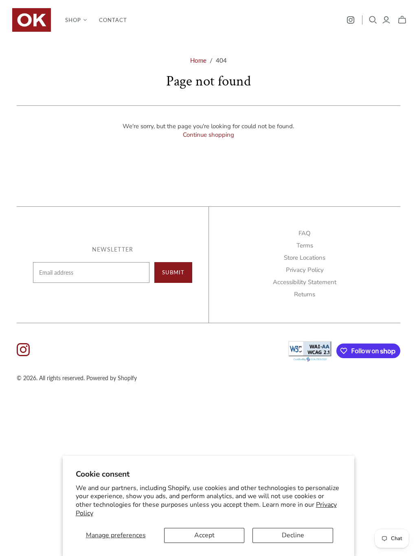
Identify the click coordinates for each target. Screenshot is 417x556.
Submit (173, 272)
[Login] (386, 19)
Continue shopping (208, 135)
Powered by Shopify (111, 377)
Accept (204, 535)
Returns (304, 294)
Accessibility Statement (304, 282)
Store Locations (304, 258)
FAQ (304, 233)
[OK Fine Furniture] (31, 20)
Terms (304, 245)
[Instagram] (350, 20)
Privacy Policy (305, 270)
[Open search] (373, 20)
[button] (76, 20)
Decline (293, 535)
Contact (113, 20)
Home (198, 60)
